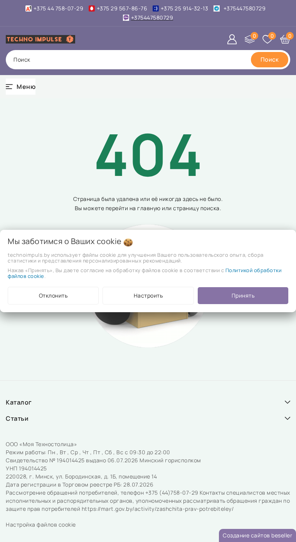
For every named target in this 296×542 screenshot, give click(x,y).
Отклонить (53, 295)
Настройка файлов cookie (41, 524)
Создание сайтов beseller (257, 535)
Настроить (148, 295)
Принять (243, 295)
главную (149, 208)
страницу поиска (196, 208)
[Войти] (232, 39)
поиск (21, 59)
